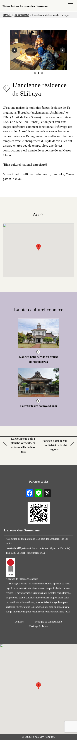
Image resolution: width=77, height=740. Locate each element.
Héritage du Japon (38, 626)
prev (14, 50)
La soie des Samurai (25, 6)
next (62, 50)
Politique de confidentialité (48, 621)
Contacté (19, 621)
